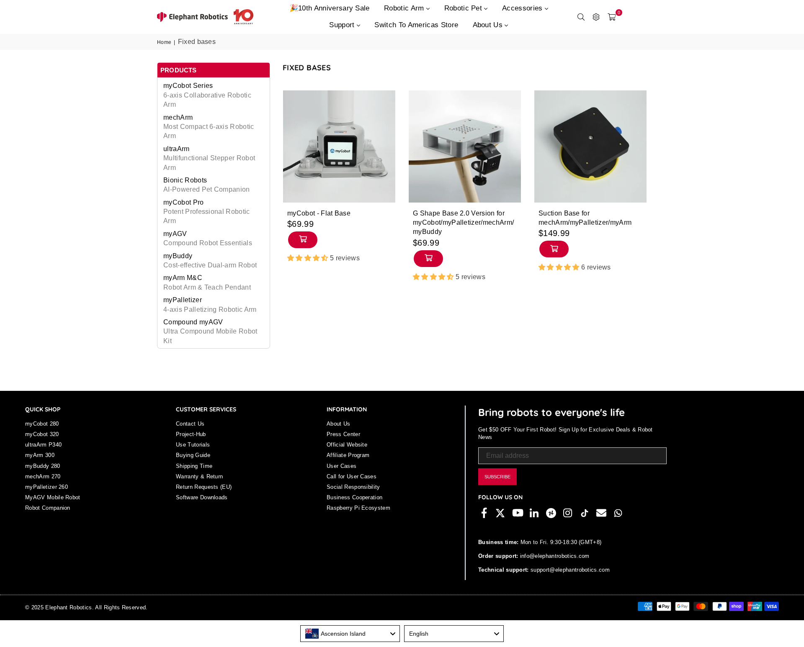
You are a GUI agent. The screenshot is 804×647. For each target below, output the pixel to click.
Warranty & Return (199, 476)
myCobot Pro (206, 212)
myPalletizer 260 (46, 487)
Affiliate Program (348, 455)
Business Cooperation (354, 497)
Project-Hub (191, 434)
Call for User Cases (351, 476)
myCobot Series (207, 95)
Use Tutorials (193, 445)
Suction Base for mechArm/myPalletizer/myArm (585, 218)
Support (343, 25)
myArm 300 (39, 455)
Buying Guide (193, 455)
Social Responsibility (353, 487)
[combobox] (350, 633)
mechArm (208, 127)
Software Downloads (202, 497)
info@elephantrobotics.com (553, 556)
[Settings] (596, 16)
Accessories (523, 8)
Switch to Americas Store (416, 25)
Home (164, 42)
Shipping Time (194, 466)
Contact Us (190, 424)
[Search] (581, 16)
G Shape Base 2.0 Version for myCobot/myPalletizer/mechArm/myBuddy (463, 223)
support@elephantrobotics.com (569, 570)
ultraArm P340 (43, 445)
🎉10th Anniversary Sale (329, 8)
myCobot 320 (42, 434)
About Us (489, 25)
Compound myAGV (210, 331)
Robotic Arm (405, 8)
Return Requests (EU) (204, 487)
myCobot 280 (42, 424)
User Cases (341, 466)
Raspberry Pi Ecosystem (358, 508)
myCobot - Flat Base (318, 213)
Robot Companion (47, 508)
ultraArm (209, 158)
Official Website (347, 445)
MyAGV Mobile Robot (52, 497)
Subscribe (497, 476)
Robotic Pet (464, 8)
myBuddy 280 (42, 466)
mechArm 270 (43, 476)
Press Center (343, 434)
